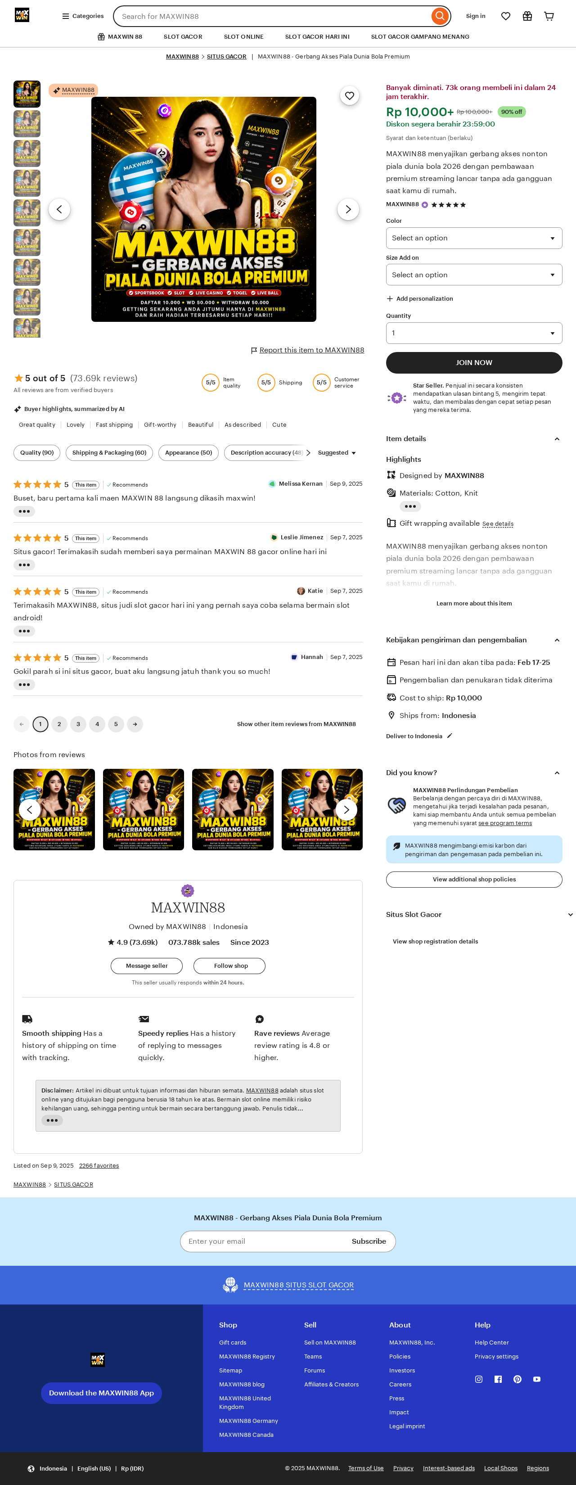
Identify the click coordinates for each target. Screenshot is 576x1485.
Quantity (398, 315)
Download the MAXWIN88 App (101, 1393)
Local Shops (501, 1468)
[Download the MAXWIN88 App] (101, 1363)
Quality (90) (37, 452)
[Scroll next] (308, 453)
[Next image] (348, 209)
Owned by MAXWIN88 (168, 926)
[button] (188, 891)
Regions (538, 1468)
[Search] (440, 16)
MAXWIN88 (182, 56)
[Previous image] (59, 209)
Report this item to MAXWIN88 (312, 350)
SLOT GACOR (183, 36)
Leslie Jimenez (302, 537)
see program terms (505, 823)
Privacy (403, 1468)
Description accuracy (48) (267, 452)
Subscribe (369, 1241)
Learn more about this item (474, 603)
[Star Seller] (425, 204)
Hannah (312, 657)
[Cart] (549, 16)
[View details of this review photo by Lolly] (54, 809)
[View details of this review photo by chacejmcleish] (143, 809)
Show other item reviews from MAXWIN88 (296, 724)
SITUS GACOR (227, 56)
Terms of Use (366, 1468)
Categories (88, 16)
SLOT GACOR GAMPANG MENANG (420, 36)
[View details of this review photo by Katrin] (322, 809)
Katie (315, 590)
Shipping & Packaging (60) (109, 452)
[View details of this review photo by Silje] (233, 809)
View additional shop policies (474, 879)
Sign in (476, 16)
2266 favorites (99, 1165)
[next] (346, 810)
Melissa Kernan (301, 483)
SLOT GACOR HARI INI (317, 36)
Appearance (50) (188, 452)
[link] (22, 724)
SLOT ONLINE (244, 36)
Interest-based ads (449, 1468)
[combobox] (271, 16)
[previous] (29, 810)
